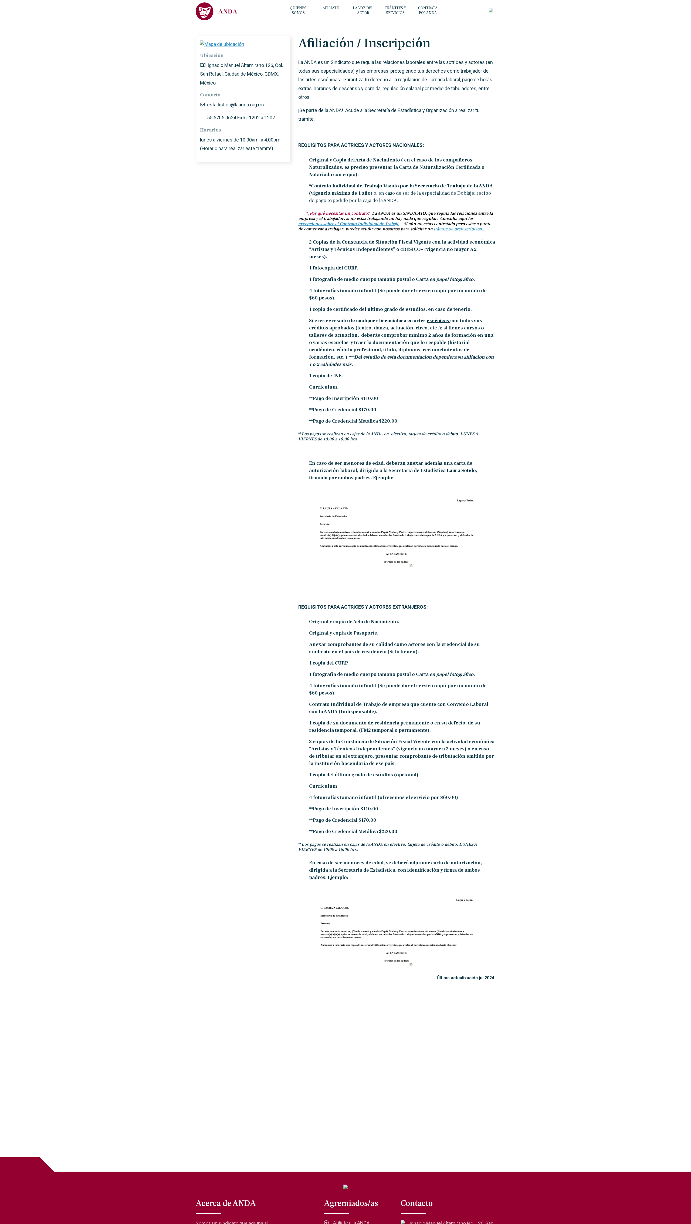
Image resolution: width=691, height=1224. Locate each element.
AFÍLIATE (331, 8)
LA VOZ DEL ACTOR (363, 10)
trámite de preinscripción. (459, 229)
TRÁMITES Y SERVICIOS (395, 10)
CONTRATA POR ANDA (428, 10)
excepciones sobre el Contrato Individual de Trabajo (348, 224)
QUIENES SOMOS (298, 10)
